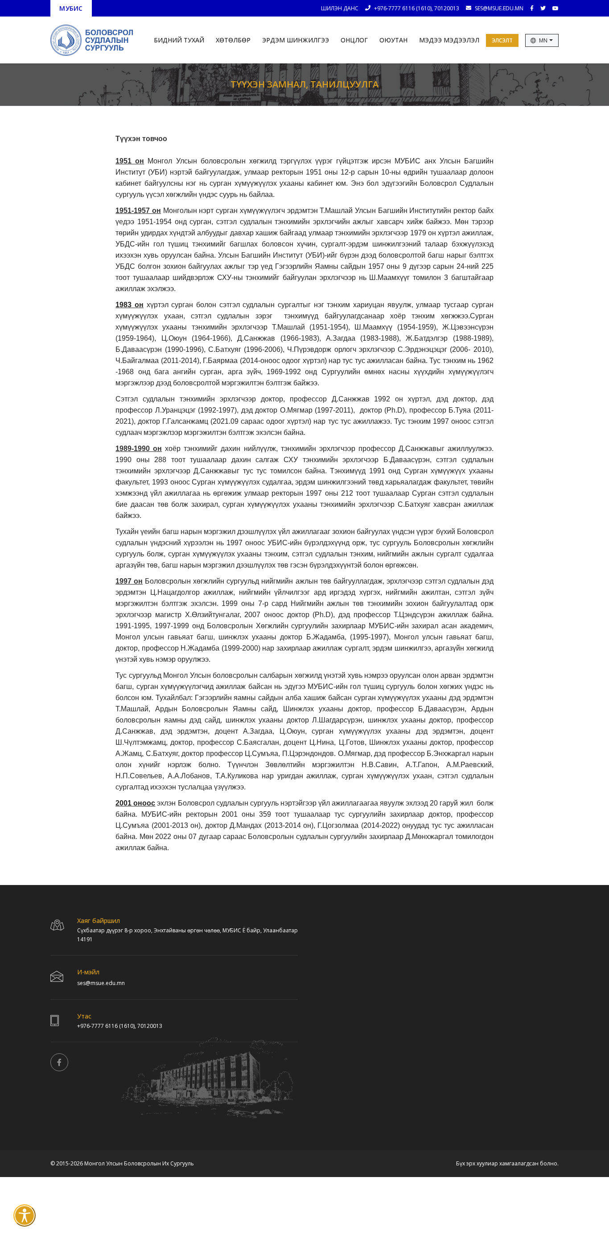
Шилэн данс (339, 8)
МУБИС (71, 8)
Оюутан (393, 40)
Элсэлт (502, 40)
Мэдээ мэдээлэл (449, 40)
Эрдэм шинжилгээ (295, 40)
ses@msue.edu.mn (499, 8)
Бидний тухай (179, 40)
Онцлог (354, 40)
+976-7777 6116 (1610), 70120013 (416, 8)
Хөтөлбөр (233, 40)
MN (543, 40)
